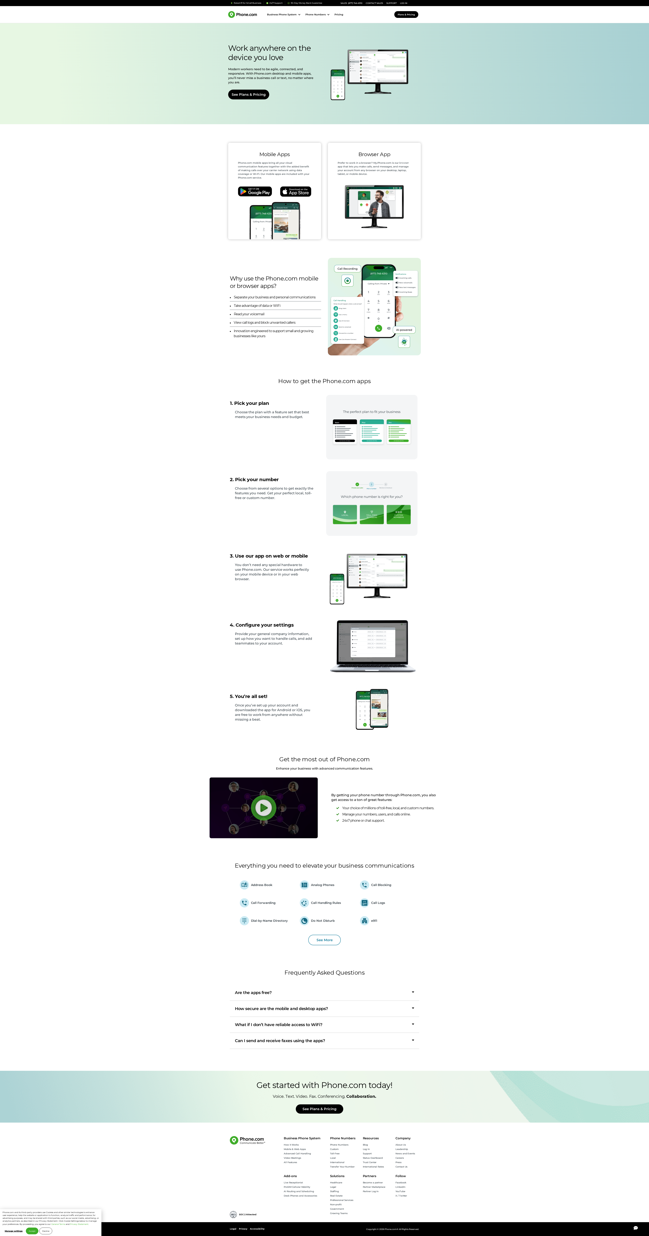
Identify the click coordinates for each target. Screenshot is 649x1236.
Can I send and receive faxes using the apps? (280, 1040)
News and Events (405, 1153)
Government (337, 1208)
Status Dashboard (373, 1158)
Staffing (334, 1191)
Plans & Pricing (406, 14)
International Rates (373, 1166)
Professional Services (341, 1200)
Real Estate (336, 1195)
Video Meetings (292, 1158)
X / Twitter (401, 1195)
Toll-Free (335, 1153)
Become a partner (373, 1182)
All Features (290, 1162)
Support (367, 1153)
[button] (324, 993)
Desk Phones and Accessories (300, 1195)
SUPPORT (391, 3)
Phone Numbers (339, 1144)
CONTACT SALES (374, 3)
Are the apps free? (253, 992)
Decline (45, 1231)
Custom (334, 1149)
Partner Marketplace (374, 1187)
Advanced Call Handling (297, 1153)
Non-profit (336, 1204)
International (337, 1162)
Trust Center (370, 1162)
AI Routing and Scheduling (299, 1191)
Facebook (400, 1182)
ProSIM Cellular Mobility (297, 1187)
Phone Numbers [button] (315, 14)
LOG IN (403, 3)
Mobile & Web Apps (295, 1149)
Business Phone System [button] (282, 14)
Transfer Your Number (342, 1166)
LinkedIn (400, 1187)
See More (325, 940)
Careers (399, 1158)
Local (333, 1158)
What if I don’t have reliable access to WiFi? (278, 1024)
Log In (366, 1149)
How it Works (291, 1144)
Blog (365, 1144)
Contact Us (401, 1166)
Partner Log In (371, 1191)
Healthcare (336, 1182)
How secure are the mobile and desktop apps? (281, 1008)
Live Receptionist (293, 1182)
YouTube (400, 1191)
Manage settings (14, 1231)
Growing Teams (339, 1213)
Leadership (401, 1149)
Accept (32, 1231)
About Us (400, 1144)
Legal (333, 1187)
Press (398, 1162)
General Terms (58, 1224)
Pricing (338, 14)
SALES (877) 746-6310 (351, 3)
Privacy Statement (79, 1224)
